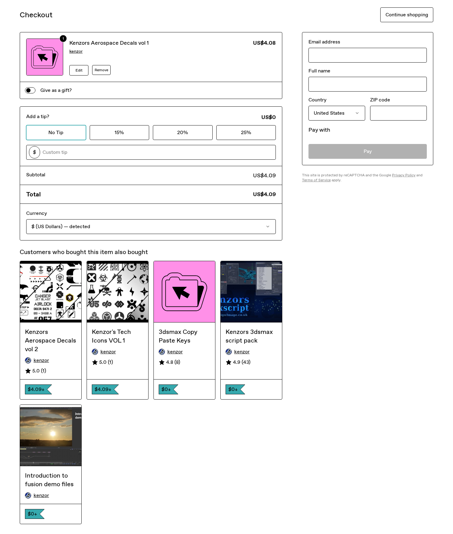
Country (317, 100)
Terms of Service (316, 180)
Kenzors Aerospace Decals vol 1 (109, 42)
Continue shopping (407, 15)
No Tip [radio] (55, 132)
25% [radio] (246, 132)
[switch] (30, 90)
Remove (101, 70)
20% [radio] (182, 132)
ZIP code (380, 100)
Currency (36, 213)
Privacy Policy (403, 175)
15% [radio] (119, 132)
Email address (324, 42)
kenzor (76, 51)
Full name (319, 71)
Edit (79, 70)
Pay (368, 151)
